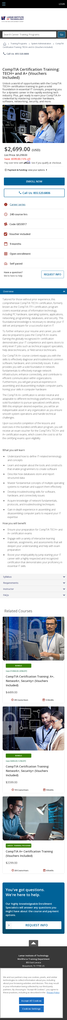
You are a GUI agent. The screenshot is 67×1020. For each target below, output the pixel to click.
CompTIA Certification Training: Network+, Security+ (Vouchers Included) (27, 771)
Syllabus (7, 576)
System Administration (41, 43)
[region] (31, 993)
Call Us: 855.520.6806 (16, 53)
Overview (8, 291)
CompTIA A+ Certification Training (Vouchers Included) (29, 853)
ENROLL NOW (34, 181)
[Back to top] (33, 955)
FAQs (6, 595)
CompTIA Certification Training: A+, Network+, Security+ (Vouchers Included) (30, 681)
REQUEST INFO (52, 274)
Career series (17, 204)
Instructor (8, 588)
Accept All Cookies (31, 1000)
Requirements (10, 582)
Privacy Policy (53, 992)
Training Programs (19, 43)
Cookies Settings (31, 1008)
